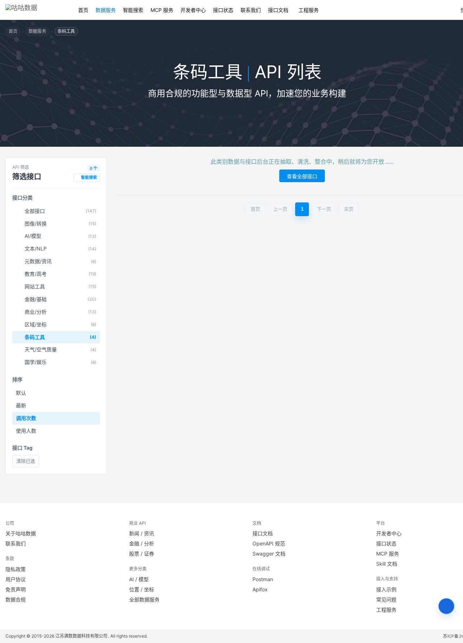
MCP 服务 (161, 10)
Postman (262, 579)
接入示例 (386, 589)
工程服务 (308, 10)
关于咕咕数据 (20, 533)
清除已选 (25, 461)
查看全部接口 (302, 176)
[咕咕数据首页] (34, 10)
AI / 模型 (139, 579)
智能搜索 (133, 10)
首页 (83, 10)
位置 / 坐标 (141, 589)
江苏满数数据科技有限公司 (81, 636)
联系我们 (251, 10)
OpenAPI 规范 (268, 543)
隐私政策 (15, 569)
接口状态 (223, 10)
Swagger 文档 (268, 553)
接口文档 (278, 10)
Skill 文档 (386, 564)
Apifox (260, 589)
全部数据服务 (144, 599)
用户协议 (15, 579)
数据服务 (105, 10)
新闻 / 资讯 (141, 533)
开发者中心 (193, 10)
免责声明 (15, 589)
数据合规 (15, 599)
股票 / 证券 (141, 553)
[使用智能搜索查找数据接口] (446, 606)
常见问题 (386, 599)
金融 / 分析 (141, 543)
